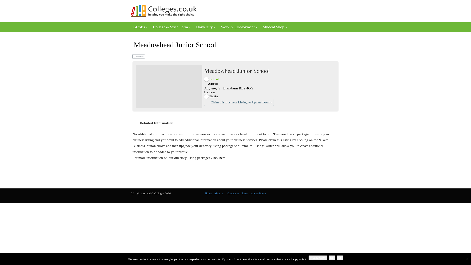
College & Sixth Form (171, 27)
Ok (339, 257)
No (332, 257)
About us (219, 193)
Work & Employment (238, 27)
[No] (466, 259)
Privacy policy (317, 257)
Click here (218, 158)
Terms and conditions (254, 193)
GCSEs (139, 27)
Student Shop (274, 27)
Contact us (233, 193)
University (205, 27)
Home (208, 193)
